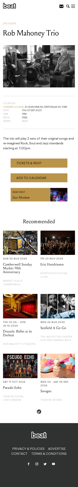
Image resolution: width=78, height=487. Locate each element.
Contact (19, 454)
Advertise (57, 449)
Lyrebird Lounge (13, 107)
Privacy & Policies (28, 449)
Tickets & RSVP (28, 163)
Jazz (25, 121)
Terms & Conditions (49, 454)
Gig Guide (9, 24)
